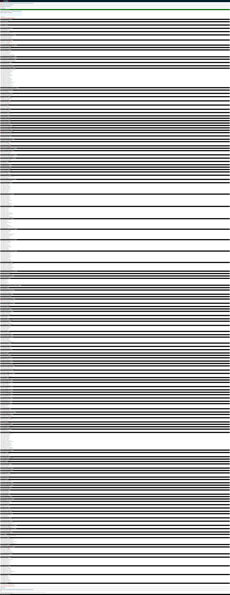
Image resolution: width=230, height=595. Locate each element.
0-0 (10, 159)
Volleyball (16, 3)
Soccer (1, 3)
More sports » (31, 3)
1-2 (14, 535)
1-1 (7, 106)
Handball (13, 3)
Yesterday (4, 4)
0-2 (8, 374)
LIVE (4, 6)
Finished (7, 6)
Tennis (7, 3)
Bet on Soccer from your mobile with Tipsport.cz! (8, 17)
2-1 (8, 142)
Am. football (22, 3)
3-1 (11, 97)
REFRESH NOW (2, 587)
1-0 (9, 41)
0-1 (11, 46)
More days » (11, 4)
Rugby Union (27, 3)
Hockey (4, 3)
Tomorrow (7, 4)
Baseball (19, 3)
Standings (10, 19)
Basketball (9, 3)
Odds (10, 6)
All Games (2, 6)
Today (1, 4)
